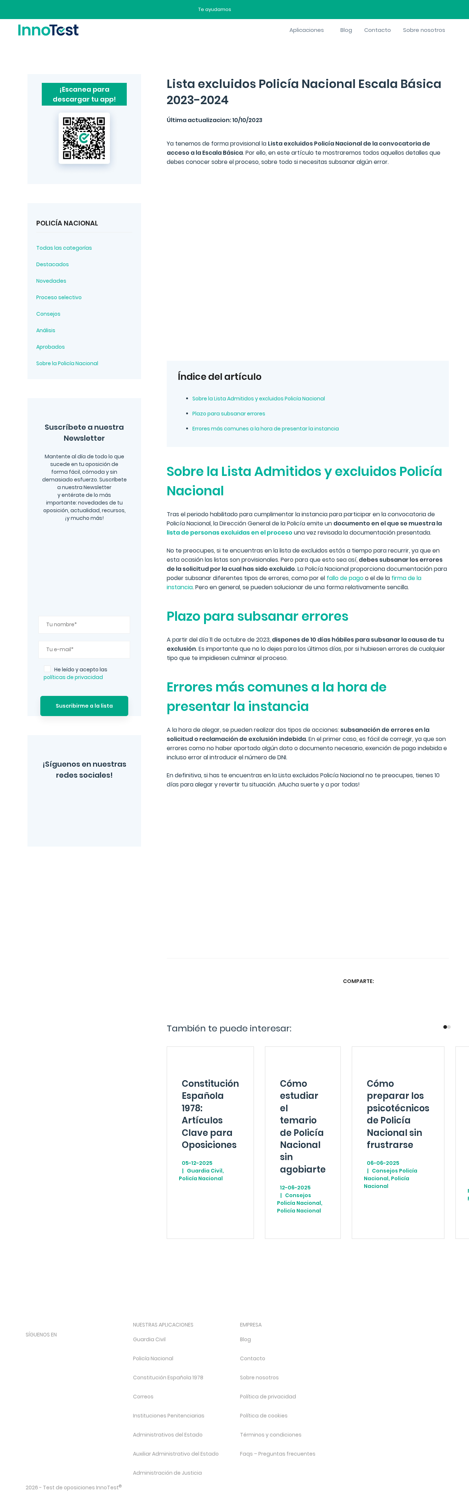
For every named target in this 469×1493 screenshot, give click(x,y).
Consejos (48, 314)
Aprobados (50, 347)
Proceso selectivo (59, 297)
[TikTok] (88, 1347)
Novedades (51, 281)
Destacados (52, 264)
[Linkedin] (428, 981)
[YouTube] (109, 799)
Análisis (45, 330)
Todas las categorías (64, 248)
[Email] (442, 981)
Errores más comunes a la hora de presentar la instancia (265, 428)
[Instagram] (66, 799)
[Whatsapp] (413, 981)
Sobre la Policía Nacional (67, 363)
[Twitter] (88, 799)
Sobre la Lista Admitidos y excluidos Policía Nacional (258, 398)
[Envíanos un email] (242, 9)
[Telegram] (98, 819)
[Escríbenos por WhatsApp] (268, 9)
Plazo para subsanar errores (228, 413)
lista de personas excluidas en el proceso (229, 532)
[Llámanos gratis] (255, 9)
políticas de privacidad (73, 677)
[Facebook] (72, 819)
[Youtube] (107, 1347)
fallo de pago (344, 578)
